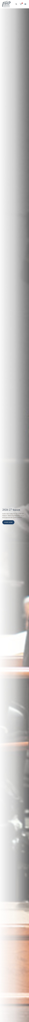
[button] (17, 4)
